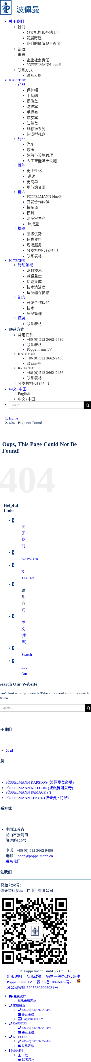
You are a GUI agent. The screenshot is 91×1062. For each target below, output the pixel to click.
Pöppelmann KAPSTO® (27, 782)
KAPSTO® (29, 559)
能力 (21, 192)
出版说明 (14, 977)
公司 (9, 751)
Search (26, 654)
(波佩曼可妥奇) (60, 788)
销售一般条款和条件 (63, 977)
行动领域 (25, 265)
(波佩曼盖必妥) (61, 782)
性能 (21, 165)
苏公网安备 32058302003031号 (32, 988)
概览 (21, 228)
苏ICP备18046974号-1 (55, 982)
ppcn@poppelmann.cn (35, 856)
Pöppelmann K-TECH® (26, 788)
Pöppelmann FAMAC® (26, 792)
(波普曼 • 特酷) (56, 798)
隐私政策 (34, 977)
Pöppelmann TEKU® (25, 798)
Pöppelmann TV (19, 982)
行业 (21, 139)
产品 (21, 84)
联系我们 (13, 861)
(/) (49, 792)
